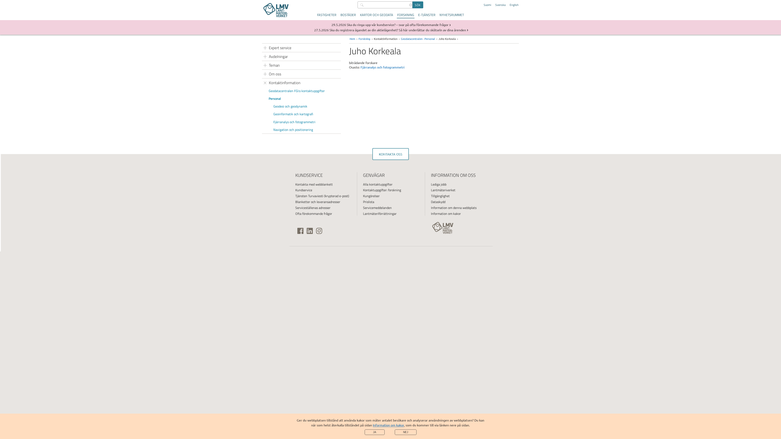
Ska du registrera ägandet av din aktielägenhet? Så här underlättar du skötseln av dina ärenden (397, 30)
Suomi (487, 5)
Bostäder (348, 14)
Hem (352, 38)
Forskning (405, 14)
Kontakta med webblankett (314, 184)
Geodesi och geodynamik (290, 106)
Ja (374, 432)
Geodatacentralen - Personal (418, 38)
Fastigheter (326, 14)
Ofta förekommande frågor (313, 213)
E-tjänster (426, 14)
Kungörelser (371, 195)
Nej (405, 432)
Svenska (500, 5)
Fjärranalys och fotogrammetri (294, 122)
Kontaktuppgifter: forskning (382, 190)
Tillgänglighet (440, 195)
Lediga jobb (438, 184)
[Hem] (276, 10)
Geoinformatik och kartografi (293, 114)
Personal (275, 98)
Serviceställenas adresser (313, 207)
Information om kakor (388, 425)
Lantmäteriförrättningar (380, 213)
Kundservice (303, 190)
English (514, 5)
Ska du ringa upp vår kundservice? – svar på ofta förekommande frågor (397, 25)
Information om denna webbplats (454, 207)
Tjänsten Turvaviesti (309, 195)
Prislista (368, 201)
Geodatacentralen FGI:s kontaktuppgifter (297, 90)
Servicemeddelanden (377, 207)
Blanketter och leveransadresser (317, 201)
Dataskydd (438, 201)
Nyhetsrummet (452, 14)
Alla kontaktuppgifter (378, 184)
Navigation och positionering (293, 129)
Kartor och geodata (376, 14)
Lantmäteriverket (443, 190)
